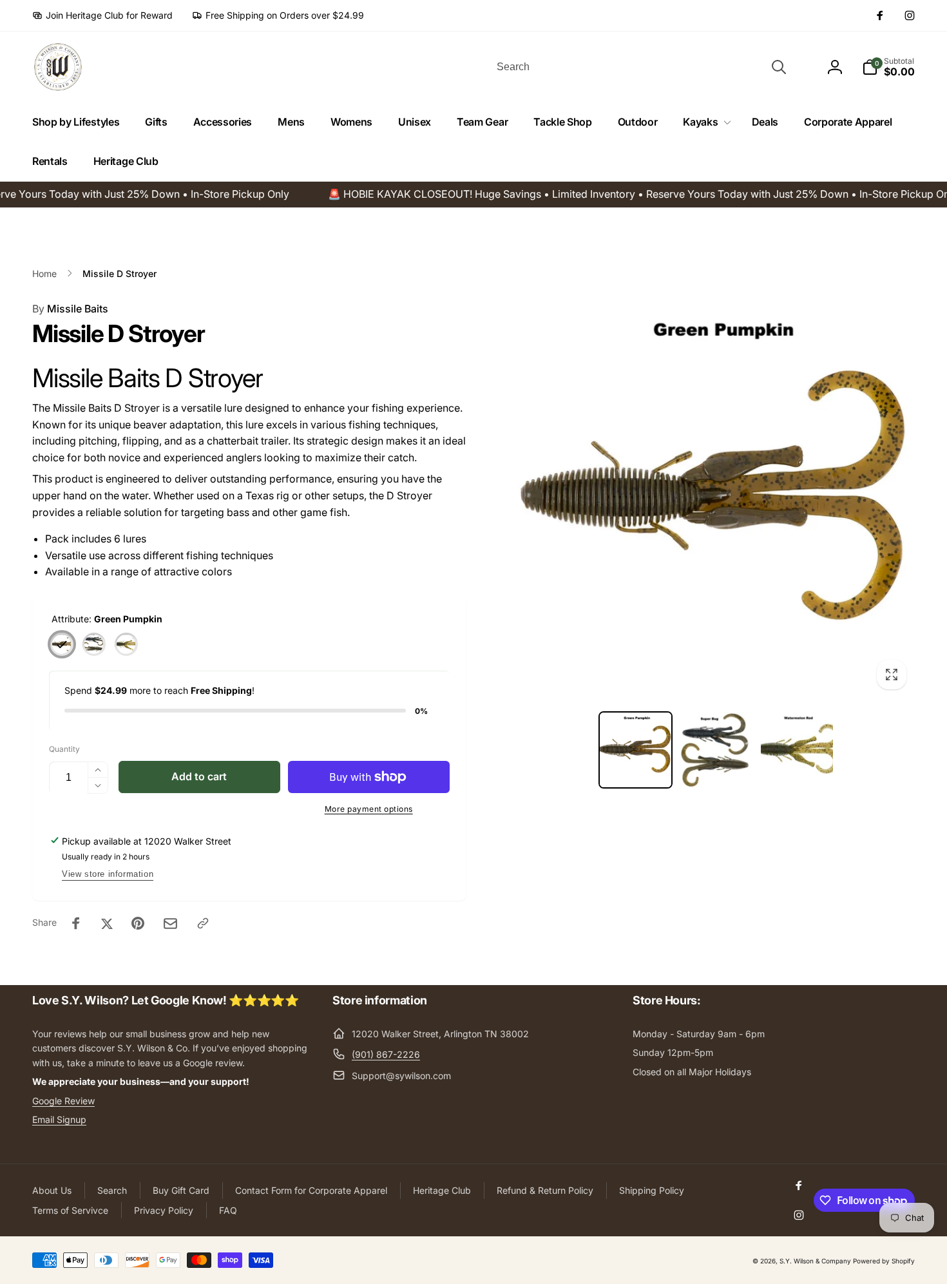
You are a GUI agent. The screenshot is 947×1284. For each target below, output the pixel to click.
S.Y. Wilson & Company (815, 1261)
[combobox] (640, 67)
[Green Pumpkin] (61, 644)
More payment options (369, 809)
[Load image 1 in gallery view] (635, 750)
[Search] (779, 67)
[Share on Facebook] (76, 923)
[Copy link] (202, 923)
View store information (107, 874)
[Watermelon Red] (126, 644)
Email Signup (59, 1119)
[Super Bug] (94, 644)
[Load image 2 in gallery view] (716, 750)
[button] (704, 122)
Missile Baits (70, 308)
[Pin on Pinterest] (137, 923)
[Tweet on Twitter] (106, 923)
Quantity (64, 749)
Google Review (63, 1100)
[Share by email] (170, 923)
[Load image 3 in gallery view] (796, 750)
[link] (102, 15)
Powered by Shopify (884, 1261)
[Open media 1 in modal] (716, 499)
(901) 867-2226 (386, 1054)
